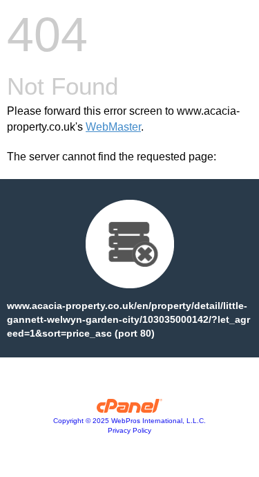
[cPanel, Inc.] (129, 409)
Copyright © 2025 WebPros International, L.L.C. (129, 420)
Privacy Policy (129, 430)
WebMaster (113, 127)
